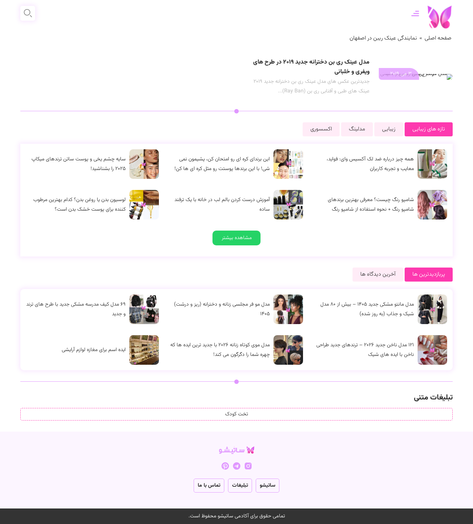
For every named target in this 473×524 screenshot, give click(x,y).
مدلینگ (357, 129)
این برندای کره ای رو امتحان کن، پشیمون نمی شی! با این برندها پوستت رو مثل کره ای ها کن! (222, 164)
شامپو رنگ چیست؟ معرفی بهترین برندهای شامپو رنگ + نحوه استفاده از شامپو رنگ (371, 205)
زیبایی (388, 129)
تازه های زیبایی (428, 129)
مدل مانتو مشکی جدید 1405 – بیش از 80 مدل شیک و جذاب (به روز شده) (367, 309)
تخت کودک (236, 414)
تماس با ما (209, 486)
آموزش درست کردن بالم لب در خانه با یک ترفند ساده (222, 205)
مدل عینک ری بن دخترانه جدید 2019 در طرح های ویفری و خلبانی (311, 67)
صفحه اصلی (438, 38)
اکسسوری (321, 129)
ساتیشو (267, 486)
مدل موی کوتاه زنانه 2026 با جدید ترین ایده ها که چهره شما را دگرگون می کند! (220, 350)
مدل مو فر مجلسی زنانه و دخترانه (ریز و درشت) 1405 (222, 309)
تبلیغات (240, 486)
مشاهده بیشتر (237, 238)
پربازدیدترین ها (428, 274)
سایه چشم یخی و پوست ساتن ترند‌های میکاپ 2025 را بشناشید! (78, 164)
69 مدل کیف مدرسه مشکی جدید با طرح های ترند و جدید (76, 309)
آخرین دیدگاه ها (377, 274)
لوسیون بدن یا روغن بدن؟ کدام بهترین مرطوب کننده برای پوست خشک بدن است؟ (79, 205)
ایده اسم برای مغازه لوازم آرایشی (94, 350)
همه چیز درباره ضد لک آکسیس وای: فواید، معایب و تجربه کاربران (370, 164)
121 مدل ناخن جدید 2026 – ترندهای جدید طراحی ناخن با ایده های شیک (365, 350)
